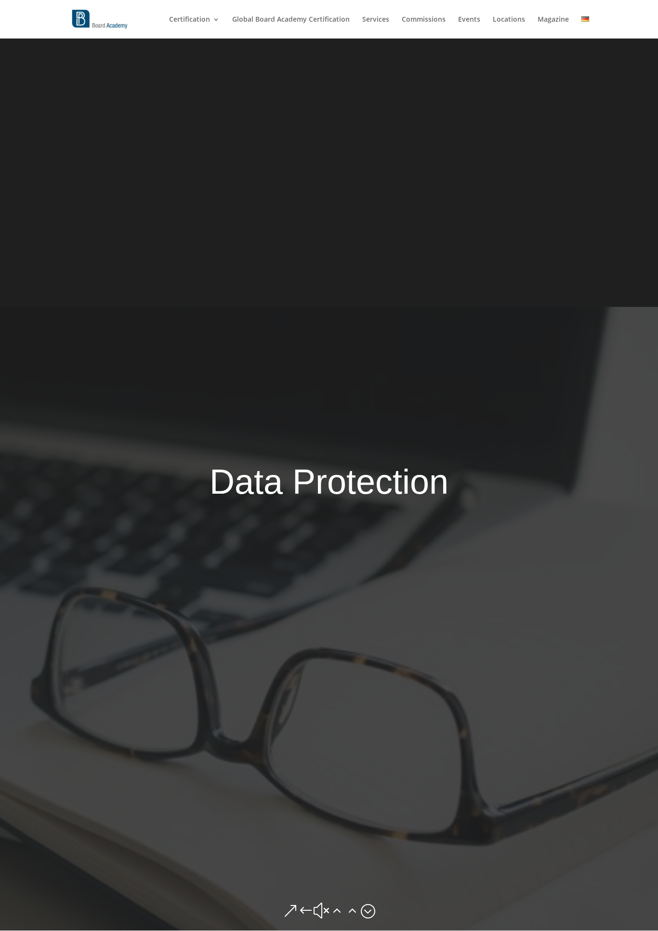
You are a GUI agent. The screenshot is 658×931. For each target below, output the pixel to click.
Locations (509, 20)
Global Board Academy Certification (291, 20)
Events (469, 20)
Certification (189, 20)
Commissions (424, 20)
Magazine (553, 20)
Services (375, 20)
